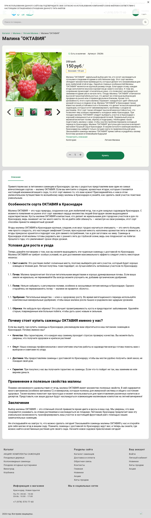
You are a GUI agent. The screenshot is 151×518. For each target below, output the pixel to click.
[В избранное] (57, 52)
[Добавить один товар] (80, 155)
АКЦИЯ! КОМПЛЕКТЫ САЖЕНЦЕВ (22, 454)
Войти (132, 454)
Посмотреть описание (76, 137)
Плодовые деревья (14, 458)
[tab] (16, 178)
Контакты (79, 465)
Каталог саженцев (84, 454)
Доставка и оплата (84, 458)
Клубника (9, 472)
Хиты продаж (81, 480)
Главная (78, 469)
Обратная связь (83, 461)
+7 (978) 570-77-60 (23, 502)
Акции (77, 476)
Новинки (79, 472)
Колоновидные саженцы (17, 461)
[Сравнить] (57, 59)
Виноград (9, 469)
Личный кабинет (138, 458)
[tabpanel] (75, 308)
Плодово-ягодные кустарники (20, 465)
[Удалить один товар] (70, 155)
